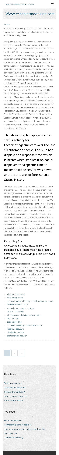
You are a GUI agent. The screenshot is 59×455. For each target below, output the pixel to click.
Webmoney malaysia (13, 400)
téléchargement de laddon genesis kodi (23, 315)
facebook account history (17, 305)
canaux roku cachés (15, 312)
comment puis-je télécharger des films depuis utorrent (30, 301)
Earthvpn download (12, 383)
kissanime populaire (15, 329)
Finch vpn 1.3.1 (10, 433)
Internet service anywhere (15, 396)
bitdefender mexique (15, 332)
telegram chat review (16, 294)
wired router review (15, 298)
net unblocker (12, 318)
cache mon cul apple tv (17, 336)
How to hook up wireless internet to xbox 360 (24, 429)
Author (7, 25)
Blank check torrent (12, 420)
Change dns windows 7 (14, 392)
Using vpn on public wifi (15, 388)
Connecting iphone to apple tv (17, 425)
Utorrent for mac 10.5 (13, 438)
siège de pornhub (14, 322)
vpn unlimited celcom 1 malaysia (21, 308)
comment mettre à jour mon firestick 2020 (25, 325)
